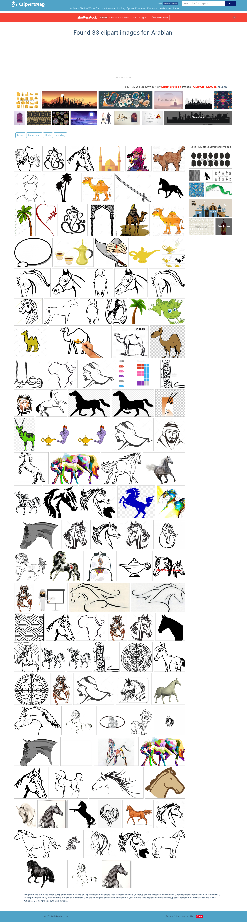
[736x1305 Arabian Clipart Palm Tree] (24, 221)
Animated (111, 8)
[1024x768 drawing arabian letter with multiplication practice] (138, 375)
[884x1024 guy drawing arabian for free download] (170, 435)
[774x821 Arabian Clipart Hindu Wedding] (27, 160)
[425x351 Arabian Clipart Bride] (33, 253)
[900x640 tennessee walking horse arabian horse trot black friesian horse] (89, 404)
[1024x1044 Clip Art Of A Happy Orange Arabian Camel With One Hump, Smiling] (97, 189)
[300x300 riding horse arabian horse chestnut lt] (65, 567)
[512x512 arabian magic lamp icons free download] (134, 567)
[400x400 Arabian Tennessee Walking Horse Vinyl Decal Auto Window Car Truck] (169, 188)
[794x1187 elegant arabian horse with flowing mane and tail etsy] (24, 404)
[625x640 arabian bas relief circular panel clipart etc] (136, 658)
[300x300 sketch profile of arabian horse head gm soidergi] (100, 845)
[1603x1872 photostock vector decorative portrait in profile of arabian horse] (138, 536)
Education (140, 8)
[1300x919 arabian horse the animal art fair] (116, 752)
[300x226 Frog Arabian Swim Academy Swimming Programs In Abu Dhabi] (166, 312)
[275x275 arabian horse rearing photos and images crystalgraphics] (169, 536)
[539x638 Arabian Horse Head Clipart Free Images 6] (100, 283)
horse (20, 135)
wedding (60, 135)
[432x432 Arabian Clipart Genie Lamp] (144, 253)
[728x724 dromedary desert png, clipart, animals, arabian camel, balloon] (167, 343)
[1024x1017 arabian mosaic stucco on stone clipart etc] (29, 628)
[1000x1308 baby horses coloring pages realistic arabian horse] (26, 658)
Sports (130, 8)
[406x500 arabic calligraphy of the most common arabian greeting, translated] (173, 375)
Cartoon (100, 8)
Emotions (152, 8)
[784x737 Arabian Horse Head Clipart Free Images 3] (68, 283)
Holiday (121, 8)
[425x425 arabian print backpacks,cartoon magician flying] (99, 567)
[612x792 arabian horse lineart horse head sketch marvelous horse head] (28, 503)
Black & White (87, 8)
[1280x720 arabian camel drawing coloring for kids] (80, 343)
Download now (160, 17)
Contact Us (187, 916)
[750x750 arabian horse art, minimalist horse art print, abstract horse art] (84, 875)
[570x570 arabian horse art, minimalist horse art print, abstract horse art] (79, 722)
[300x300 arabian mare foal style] (169, 567)
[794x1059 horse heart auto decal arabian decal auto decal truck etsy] (109, 815)
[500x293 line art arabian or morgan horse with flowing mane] (158, 598)
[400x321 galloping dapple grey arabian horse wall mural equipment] (164, 469)
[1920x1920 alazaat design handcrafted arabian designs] (29, 375)
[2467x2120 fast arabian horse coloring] (121, 469)
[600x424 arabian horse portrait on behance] (37, 536)
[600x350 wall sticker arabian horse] (40, 875)
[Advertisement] (123, 57)
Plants (176, 8)
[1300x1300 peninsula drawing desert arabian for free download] (62, 375)
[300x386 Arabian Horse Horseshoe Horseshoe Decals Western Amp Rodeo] (116, 312)
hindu (48, 135)
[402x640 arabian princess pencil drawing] (24, 598)
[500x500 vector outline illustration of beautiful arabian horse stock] (30, 567)
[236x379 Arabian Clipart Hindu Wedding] (46, 221)
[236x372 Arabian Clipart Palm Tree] (138, 312)
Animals (74, 8)
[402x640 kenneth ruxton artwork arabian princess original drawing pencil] (61, 690)
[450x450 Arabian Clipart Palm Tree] (64, 189)
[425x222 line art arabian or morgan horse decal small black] (99, 598)
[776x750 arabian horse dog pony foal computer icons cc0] (51, 404)
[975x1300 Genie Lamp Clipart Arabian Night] (173, 253)
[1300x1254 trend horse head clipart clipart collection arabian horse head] (97, 503)
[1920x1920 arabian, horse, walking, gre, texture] (168, 690)
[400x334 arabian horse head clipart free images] (165, 784)
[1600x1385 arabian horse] (68, 784)
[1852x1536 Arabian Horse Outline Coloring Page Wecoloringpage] (61, 312)
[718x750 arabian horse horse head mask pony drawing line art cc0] (60, 628)
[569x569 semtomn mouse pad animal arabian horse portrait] (133, 690)
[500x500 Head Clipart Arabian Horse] (28, 312)
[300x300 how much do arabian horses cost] (138, 815)
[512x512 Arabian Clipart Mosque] (110, 160)
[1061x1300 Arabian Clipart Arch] (103, 221)
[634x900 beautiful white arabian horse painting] (25, 815)
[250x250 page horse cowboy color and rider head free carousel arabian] (31, 469)
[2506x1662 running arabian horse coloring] (37, 845)
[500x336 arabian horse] (37, 722)
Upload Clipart (170, 3)
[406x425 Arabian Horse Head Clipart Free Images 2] (80, 160)
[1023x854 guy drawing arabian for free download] (97, 375)
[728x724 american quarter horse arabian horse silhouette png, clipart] (170, 628)
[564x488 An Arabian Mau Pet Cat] (169, 160)
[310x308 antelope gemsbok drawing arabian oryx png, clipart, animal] (170, 404)
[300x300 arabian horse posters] (76, 752)
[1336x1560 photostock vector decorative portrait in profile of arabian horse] (75, 536)
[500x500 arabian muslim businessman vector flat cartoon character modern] (51, 598)
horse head (34, 135)
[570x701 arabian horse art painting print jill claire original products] (171, 503)
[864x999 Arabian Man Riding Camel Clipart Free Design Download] (134, 221)
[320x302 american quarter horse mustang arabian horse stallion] (136, 503)
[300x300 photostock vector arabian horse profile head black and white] (170, 815)
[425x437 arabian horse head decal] (60, 503)
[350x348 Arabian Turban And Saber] (111, 253)
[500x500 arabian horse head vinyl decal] (169, 722)
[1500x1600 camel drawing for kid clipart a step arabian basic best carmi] (30, 343)
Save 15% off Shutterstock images (211, 146)
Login (160, 3)
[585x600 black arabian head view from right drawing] (52, 815)
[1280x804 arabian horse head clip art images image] (116, 784)
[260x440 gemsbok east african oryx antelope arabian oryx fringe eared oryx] (24, 435)
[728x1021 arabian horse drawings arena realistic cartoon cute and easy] (141, 722)
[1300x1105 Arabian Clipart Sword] (133, 189)
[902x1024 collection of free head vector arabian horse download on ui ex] (82, 815)
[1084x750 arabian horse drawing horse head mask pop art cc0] (75, 469)
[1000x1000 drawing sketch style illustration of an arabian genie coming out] (54, 435)
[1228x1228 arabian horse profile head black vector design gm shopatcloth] (107, 536)
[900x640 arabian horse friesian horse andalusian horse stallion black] (133, 404)
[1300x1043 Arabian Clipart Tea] (73, 253)
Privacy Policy (172, 916)
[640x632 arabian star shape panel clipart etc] (31, 690)
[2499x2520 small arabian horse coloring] (169, 658)
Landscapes (165, 8)
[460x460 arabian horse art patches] (112, 722)
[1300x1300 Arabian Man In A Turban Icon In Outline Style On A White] (30, 189)
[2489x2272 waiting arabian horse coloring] (168, 845)
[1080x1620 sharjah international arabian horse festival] (73, 845)
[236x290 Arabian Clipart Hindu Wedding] (54, 160)
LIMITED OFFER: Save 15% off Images (158, 86)
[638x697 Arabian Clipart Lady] (138, 160)
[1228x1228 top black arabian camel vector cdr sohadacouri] (130, 343)
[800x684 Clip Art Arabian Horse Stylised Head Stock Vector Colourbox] (32, 283)
